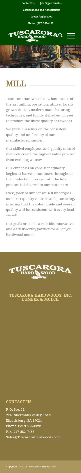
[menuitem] (28, 3)
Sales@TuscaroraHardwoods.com (33, 437)
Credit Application (41, 16)
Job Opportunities (51, 3)
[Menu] (69, 36)
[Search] (58, 36)
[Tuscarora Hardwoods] (33, 36)
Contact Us (28, 3)
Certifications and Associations (41, 9)
